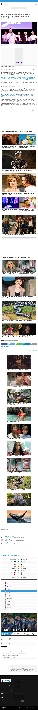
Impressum (16, 707)
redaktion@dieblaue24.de (4, 698)
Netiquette (12, 707)
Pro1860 (16, 340)
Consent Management (33, 707)
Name (14, 685)
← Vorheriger (4, 11)
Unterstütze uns (4, 708)
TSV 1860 (5, 340)
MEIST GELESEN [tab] (4, 647)
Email (15, 689)
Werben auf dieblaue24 (26, 707)
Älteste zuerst (35, 350)
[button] (4, 344)
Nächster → (34, 11)
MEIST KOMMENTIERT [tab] (10, 647)
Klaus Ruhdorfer (11, 340)
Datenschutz (20, 707)
